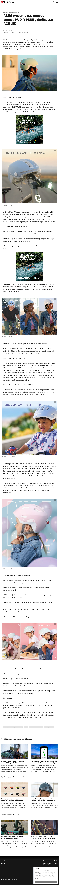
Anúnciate (3, 863)
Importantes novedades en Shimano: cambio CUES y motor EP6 (12, 762)
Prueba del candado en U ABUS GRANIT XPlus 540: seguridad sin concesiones (43, 837)
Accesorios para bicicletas (11, 12)
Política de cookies (12, 879)
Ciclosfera (9, 30)
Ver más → (37, 739)
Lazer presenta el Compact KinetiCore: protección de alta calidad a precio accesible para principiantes (13, 800)
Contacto (3, 866)
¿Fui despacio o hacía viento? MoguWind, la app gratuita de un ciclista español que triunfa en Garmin (44, 762)
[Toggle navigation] (57, 2)
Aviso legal (4, 879)
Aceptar (46, 881)
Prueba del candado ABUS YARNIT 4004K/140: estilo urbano (12, 837)
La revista (3, 861)
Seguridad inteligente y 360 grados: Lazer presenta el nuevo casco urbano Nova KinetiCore (44, 800)
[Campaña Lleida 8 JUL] (29, 129)
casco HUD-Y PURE (14, 107)
